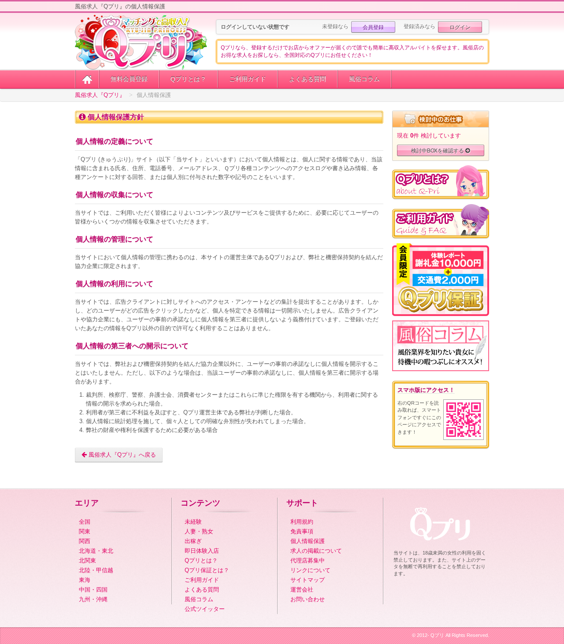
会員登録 (373, 26)
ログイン (460, 26)
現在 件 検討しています (429, 135)
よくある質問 (307, 78)
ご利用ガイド (247, 78)
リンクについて (310, 570)
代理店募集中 (307, 560)
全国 (84, 521)
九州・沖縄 (93, 599)
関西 (84, 541)
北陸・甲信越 (96, 570)
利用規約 (301, 521)
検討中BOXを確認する (438, 150)
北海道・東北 (96, 550)
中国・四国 (93, 589)
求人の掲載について (316, 550)
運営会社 (301, 589)
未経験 (193, 521)
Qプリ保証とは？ (207, 570)
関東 (84, 531)
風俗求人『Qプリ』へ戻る (121, 454)
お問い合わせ (307, 599)
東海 (84, 580)
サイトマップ (307, 580)
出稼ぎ (193, 541)
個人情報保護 (307, 541)
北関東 (87, 560)
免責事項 (301, 531)
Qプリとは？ (188, 78)
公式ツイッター (205, 609)
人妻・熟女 (199, 531)
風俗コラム (364, 78)
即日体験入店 (202, 550)
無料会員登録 (129, 78)
